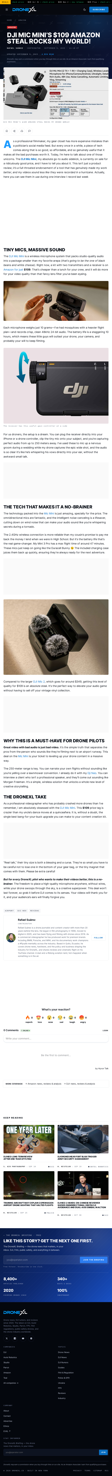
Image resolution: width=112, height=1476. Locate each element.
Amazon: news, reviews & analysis (44, 1083)
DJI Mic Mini (28, 159)
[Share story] (14, 131)
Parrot (6, 1367)
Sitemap (97, 1470)
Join (103, 1452)
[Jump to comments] (29, 131)
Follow (98, 938)
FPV (60, 1388)
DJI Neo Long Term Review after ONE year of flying (18, 1157)
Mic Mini (49, 513)
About (6, 1411)
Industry (61, 1398)
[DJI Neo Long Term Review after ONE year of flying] (29, 1139)
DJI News (62, 1357)
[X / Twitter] (7, 1338)
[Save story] (7, 131)
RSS (106, 1470)
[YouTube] (23, 1338)
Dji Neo (92, 773)
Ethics (6, 1426)
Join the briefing (93, 1260)
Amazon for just (17, 269)
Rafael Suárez (26, 919)
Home (9, 20)
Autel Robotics (10, 1357)
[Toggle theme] (84, 9)
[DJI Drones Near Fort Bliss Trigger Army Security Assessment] (83, 1139)
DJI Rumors (63, 1362)
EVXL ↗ (7, 1431)
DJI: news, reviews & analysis (80, 1083)
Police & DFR (63, 1378)
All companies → (11, 1383)
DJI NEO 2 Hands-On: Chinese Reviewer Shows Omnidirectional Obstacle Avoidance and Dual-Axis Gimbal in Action (82, 1205)
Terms (88, 1470)
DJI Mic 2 (39, 681)
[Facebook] (15, 1338)
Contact (7, 1416)
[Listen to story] (22, 131)
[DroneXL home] (24, 9)
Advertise (8, 1421)
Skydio (6, 1362)
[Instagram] (31, 1338)
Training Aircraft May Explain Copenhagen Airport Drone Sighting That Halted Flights (28, 1204)
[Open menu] (7, 9)
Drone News (63, 1352)
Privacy (77, 1470)
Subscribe (99, 9)
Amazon (22, 20)
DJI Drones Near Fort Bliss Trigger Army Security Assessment (77, 1157)
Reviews (34, 911)
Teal (5, 1378)
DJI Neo (22, 911)
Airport (9, 911)
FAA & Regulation (66, 1372)
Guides (61, 1367)
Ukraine (61, 1383)
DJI (5, 1352)
